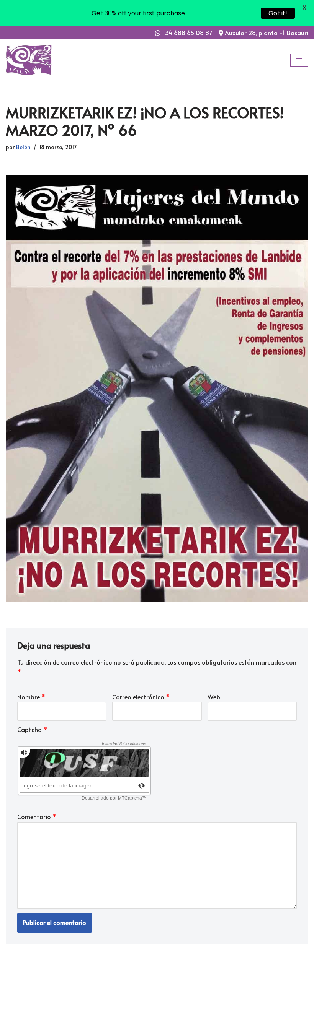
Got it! (277, 13)
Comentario (36, 816)
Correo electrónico (141, 697)
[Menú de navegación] (299, 60)
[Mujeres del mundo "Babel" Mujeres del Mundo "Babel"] (29, 60)
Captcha (32, 729)
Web (214, 697)
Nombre (31, 697)
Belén (23, 147)
